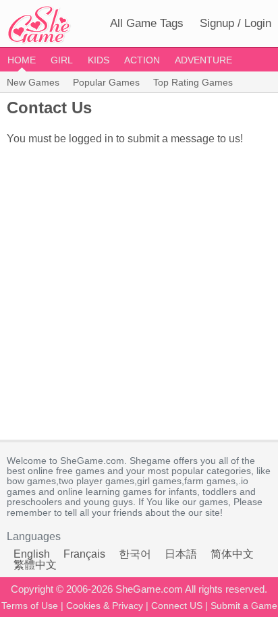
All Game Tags (147, 23)
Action (142, 60)
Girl (62, 60)
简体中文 (232, 554)
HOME (21, 60)
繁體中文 (35, 564)
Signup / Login (235, 23)
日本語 (181, 554)
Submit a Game (244, 605)
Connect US (176, 605)
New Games (33, 82)
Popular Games (106, 82)
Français (84, 554)
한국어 (135, 554)
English (31, 554)
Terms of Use (29, 605)
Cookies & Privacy (104, 605)
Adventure (203, 60)
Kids (98, 60)
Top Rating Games (193, 82)
